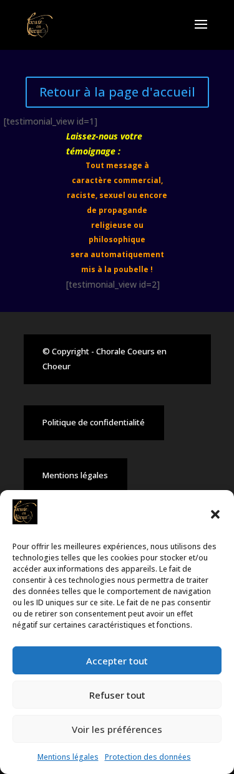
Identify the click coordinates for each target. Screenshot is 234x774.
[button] (215, 514)
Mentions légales (68, 757)
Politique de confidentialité (93, 422)
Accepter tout (117, 660)
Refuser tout (117, 695)
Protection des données (148, 757)
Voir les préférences (117, 729)
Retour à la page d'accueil (117, 91)
